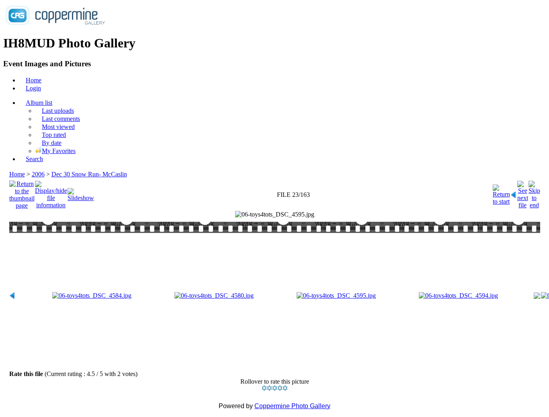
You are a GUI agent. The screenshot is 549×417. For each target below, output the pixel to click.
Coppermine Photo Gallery (292, 406)
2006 (38, 174)
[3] (274, 388)
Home (17, 174)
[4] (280, 388)
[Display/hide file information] (51, 192)
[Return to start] (501, 192)
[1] (264, 388)
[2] (269, 388)
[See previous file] (513, 192)
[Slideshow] (81, 192)
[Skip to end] (534, 192)
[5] (285, 388)
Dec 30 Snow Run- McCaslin (89, 174)
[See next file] (522, 192)
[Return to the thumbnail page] (22, 192)
